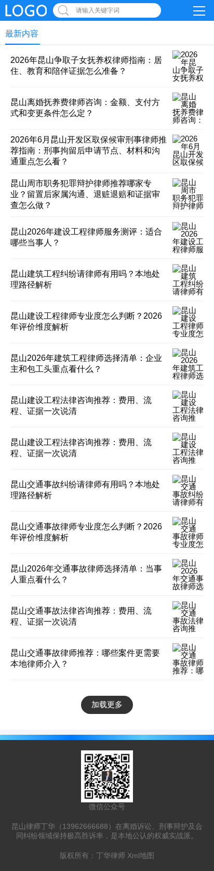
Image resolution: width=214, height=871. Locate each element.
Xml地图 (140, 855)
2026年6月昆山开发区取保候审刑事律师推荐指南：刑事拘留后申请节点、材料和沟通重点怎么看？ (88, 150)
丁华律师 (110, 855)
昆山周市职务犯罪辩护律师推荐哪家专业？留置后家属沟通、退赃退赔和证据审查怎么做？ (85, 194)
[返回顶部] (193, 773)
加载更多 (107, 704)
